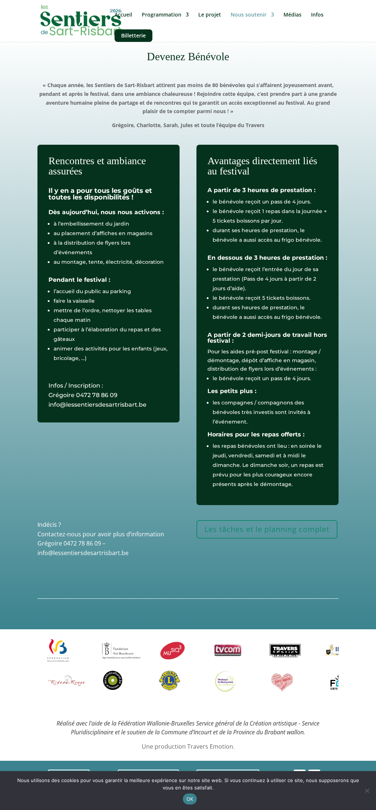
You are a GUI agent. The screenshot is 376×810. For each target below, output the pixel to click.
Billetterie (133, 35)
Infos (317, 15)
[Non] (366, 790)
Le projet (209, 15)
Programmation (161, 15)
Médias (292, 15)
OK (190, 799)
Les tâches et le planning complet (267, 529)
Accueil (123, 15)
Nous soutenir (249, 15)
